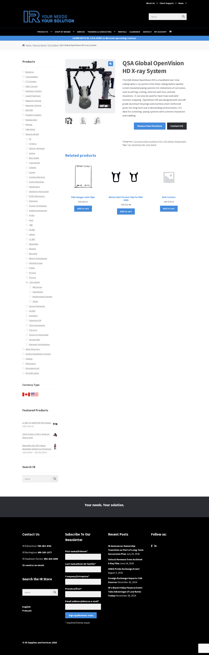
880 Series (37, 287)
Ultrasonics (31, 363)
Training (29, 358)
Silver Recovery (33, 349)
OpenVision (38, 291)
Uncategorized (32, 368)
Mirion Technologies (38, 258)
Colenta (32, 167)
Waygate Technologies (39, 344)
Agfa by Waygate (37, 148)
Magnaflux (33, 244)
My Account (160, 31)
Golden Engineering (38, 210)
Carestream (34, 162)
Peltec (32, 267)
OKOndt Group (36, 263)
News (181, 3)
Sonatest (33, 315)
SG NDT (32, 311)
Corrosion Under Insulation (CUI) (148, 141)
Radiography (180, 141)
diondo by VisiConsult (39, 191)
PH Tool (32, 272)
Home (28, 45)
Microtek (33, 253)
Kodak (32, 229)
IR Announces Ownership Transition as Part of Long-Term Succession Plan (126, 549)
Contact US (176, 125)
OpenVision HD (138, 144)
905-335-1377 (45, 552)
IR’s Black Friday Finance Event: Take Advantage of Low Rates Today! (125, 591)
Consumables (32, 76)
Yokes (35, 301)
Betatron (30, 72)
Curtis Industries (36, 181)
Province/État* (73, 588)
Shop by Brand (63, 31)
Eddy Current (31, 86)
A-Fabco (33, 143)
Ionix (31, 220)
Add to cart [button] (83, 208)
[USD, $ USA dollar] (34, 396)
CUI (129, 144)
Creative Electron (37, 177)
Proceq (32, 277)
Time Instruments (37, 325)
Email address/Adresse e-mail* (82, 601)
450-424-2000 (51, 558)
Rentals (122, 31)
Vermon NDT (34, 339)
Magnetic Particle (33, 100)
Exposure (33, 201)
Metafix (32, 248)
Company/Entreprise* (77, 576)
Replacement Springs (42, 296)
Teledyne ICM (35, 320)
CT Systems (31, 81)
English (26, 606)
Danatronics (34, 186)
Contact (147, 31)
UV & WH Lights (32, 373)
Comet (32, 172)
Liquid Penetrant (33, 95)
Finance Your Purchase (149, 125)
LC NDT (32, 239)
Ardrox (32, 153)
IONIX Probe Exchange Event (124, 568)
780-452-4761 (44, 545)
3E (30, 139)
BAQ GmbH (34, 158)
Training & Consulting (99, 31)
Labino (32, 234)
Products (42, 31)
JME (31, 225)
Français (27, 610)
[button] (110, 63)
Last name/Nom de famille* (80, 563)
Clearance (134, 31)
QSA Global (53, 45)
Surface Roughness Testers (38, 353)
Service (81, 31)
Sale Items (30, 129)
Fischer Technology (38, 205)
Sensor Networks (37, 306)
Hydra (31, 215)
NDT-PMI (29, 110)
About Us (150, 3)
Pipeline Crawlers (33, 115)
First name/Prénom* (76, 551)
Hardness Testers (34, 91)
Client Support (167, 3)
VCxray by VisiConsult (38, 334)
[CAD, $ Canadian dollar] (26, 396)
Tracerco (33, 330)
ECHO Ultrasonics (37, 196)
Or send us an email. (33, 565)
